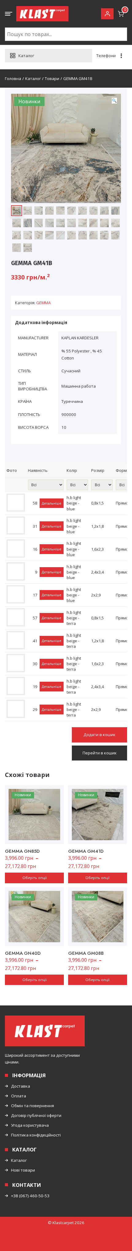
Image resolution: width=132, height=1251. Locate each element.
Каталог (19, 1160)
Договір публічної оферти (36, 1115)
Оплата (18, 1096)
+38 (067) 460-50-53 (30, 1195)
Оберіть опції (34, 877)
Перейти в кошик (100, 753)
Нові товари (23, 1170)
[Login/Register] (107, 14)
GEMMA (43, 302)
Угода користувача (30, 1125)
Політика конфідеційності (36, 1135)
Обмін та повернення (32, 1105)
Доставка (20, 1086)
